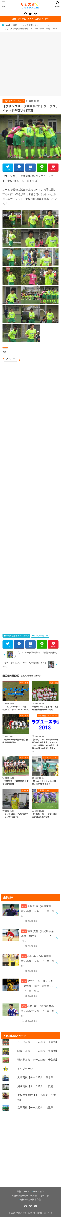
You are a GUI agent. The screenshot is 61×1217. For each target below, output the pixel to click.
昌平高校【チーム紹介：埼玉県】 (36, 1107)
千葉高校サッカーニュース (14, 101)
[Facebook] (25, 13)
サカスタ (45, 1195)
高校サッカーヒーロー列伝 (24, 1195)
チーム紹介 (38, 1191)
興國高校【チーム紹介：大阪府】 (36, 1086)
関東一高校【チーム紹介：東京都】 (37, 1051)
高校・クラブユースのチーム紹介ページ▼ (30, 18)
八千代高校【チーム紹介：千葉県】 (37, 1042)
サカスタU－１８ (24, 1212)
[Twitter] (30, 13)
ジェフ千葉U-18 (41, 635)
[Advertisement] (30, 64)
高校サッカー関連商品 (30, 1199)
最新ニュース (23, 1191)
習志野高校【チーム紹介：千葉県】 (37, 1059)
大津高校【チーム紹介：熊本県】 (36, 1077)
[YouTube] (35, 13)
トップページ (25, 1068)
